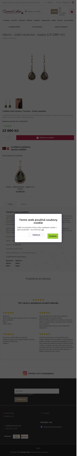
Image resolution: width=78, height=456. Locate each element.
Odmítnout (36, 235)
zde (42, 230)
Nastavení (22, 236)
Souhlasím (53, 236)
